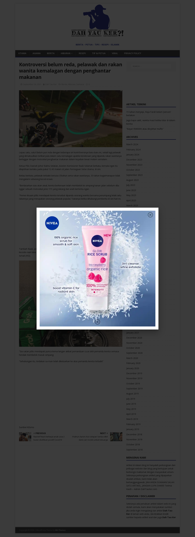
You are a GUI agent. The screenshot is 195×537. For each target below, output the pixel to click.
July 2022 (130, 241)
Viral (115, 53)
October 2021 (133, 286)
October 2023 (133, 169)
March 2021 (132, 322)
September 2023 (134, 175)
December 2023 (134, 159)
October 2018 (133, 444)
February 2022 (133, 266)
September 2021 (134, 292)
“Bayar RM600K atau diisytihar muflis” (144, 128)
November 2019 (134, 378)
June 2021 (131, 307)
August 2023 (132, 180)
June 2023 (131, 190)
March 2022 (132, 261)
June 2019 (131, 403)
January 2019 (132, 429)
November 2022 (134, 220)
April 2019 (131, 414)
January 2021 (132, 332)
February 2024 (133, 149)
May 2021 (131, 312)
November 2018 (134, 439)
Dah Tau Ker (51, 84)
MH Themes (60, 530)
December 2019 (134, 373)
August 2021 (132, 297)
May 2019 (131, 409)
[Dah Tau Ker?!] (97, 34)
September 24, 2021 (32, 84)
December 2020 (134, 337)
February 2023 (133, 210)
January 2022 (132, 271)
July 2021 (130, 302)
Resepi (82, 53)
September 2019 (134, 388)
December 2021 (134, 276)
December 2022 (134, 215)
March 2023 (132, 205)
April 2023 (131, 200)
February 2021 (133, 327)
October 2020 (133, 347)
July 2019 (130, 398)
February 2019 (133, 424)
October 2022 (133, 225)
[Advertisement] (70, 225)
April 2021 (131, 317)
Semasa (80, 84)
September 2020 (134, 352)
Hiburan (65, 53)
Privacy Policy (132, 53)
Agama (37, 53)
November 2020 (134, 342)
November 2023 (134, 164)
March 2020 (132, 358)
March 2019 (132, 419)
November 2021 (134, 281)
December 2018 (134, 434)
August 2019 (132, 393)
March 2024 (132, 144)
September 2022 (134, 230)
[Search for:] (151, 66)
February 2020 (133, 363)
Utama (22, 53)
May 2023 (131, 195)
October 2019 (133, 383)
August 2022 (132, 235)
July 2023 (130, 185)
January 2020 (132, 368)
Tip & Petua (99, 53)
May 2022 (131, 251)
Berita (51, 53)
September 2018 (134, 449)
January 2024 (132, 154)
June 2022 (131, 246)
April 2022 (131, 256)
